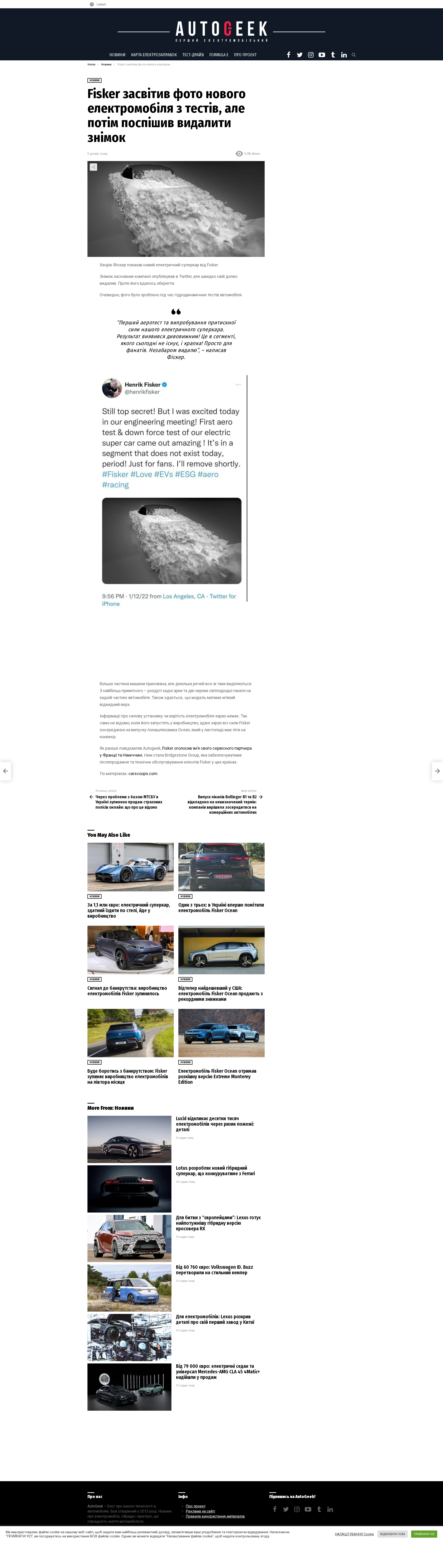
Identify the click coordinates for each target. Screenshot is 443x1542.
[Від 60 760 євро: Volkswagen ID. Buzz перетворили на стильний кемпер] (129, 1288)
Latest (101, 4)
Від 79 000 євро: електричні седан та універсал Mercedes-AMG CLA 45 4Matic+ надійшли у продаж (218, 1371)
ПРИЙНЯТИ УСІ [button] (424, 1534)
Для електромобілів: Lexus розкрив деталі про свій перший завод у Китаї (215, 1319)
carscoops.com (143, 773)
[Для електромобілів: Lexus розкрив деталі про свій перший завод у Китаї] (129, 1337)
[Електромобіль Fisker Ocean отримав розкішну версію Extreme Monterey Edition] (221, 1033)
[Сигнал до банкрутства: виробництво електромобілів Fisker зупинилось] (130, 950)
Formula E (218, 54)
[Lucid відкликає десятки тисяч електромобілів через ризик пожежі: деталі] (129, 1139)
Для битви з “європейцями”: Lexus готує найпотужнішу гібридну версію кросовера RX (218, 1223)
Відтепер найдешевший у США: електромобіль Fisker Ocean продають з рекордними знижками (220, 993)
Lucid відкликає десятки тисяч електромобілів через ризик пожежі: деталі (215, 1124)
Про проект (245, 54)
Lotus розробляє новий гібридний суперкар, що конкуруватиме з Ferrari (215, 1171)
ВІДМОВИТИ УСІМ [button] (392, 1534)
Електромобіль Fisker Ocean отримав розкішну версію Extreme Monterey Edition (217, 1076)
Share (93, 167)
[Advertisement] (176, 646)
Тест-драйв (193, 54)
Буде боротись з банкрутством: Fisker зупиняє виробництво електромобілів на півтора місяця (127, 1076)
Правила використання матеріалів (215, 1516)
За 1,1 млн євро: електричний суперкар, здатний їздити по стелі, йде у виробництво (128, 910)
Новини (117, 54)
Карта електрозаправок (154, 54)
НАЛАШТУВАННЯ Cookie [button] (354, 1534)
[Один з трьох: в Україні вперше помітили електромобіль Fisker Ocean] (221, 867)
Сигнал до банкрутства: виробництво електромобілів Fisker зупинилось (127, 991)
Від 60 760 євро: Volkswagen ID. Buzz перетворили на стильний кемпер (214, 1270)
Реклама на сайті (200, 1511)
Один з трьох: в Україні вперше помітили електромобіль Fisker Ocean (221, 907)
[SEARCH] (354, 55)
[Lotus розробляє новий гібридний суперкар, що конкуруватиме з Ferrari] (129, 1189)
